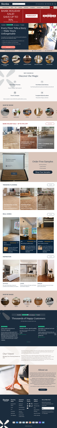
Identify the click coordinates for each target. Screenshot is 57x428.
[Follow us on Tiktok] (32, 406)
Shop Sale (8, 47)
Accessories (39, 7)
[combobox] (18, 4)
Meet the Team (37, 413)
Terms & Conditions (21, 412)
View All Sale (50, 123)
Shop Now (10, 251)
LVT (15, 7)
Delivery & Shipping (21, 404)
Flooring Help (36, 405)
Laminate (20, 7)
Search (24, 4)
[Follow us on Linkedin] (27, 406)
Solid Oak (13, 413)
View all (50, 256)
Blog (35, 407)
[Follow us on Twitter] (32, 404)
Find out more (43, 389)
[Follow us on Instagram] (27, 404)
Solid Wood (26, 7)
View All (50, 184)
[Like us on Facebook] (29, 404)
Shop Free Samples (42, 172)
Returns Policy (22, 409)
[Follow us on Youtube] (27, 408)
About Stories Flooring (36, 410)
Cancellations (21, 407)
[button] (55, 334)
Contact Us (36, 403)
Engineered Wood (5, 7)
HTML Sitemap (37, 415)
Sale (51, 7)
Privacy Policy (46, 413)
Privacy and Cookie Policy (21, 415)
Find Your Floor (46, 7)
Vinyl (12, 7)
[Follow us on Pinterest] (29, 406)
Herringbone (32, 7)
